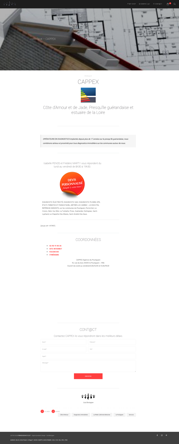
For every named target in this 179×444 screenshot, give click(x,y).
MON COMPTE (38, 440)
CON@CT (30, 440)
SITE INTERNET (55, 248)
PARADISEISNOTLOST (24, 435)
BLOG (17, 440)
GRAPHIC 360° (145, 4)
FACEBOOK (54, 251)
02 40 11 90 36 (55, 245)
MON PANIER (47, 440)
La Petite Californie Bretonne (101, 415)
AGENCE (12, 440)
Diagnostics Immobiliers (81, 415)
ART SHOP (132, 4)
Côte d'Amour (64, 415)
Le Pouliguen (119, 415)
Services (131, 415)
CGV (57, 440)
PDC (63, 440)
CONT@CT (158, 4)
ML (60, 440)
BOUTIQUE (23, 440)
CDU (53, 440)
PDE (66, 440)
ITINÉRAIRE (54, 254)
